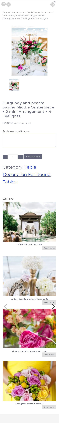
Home (6, 12)
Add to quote (33, 156)
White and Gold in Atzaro (29, 244)
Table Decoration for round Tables (27, 174)
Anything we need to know (16, 131)
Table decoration (18, 12)
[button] (8, 4)
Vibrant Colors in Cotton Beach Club (29, 351)
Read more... (49, 248)
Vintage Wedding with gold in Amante (29, 299)
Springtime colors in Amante (30, 404)
